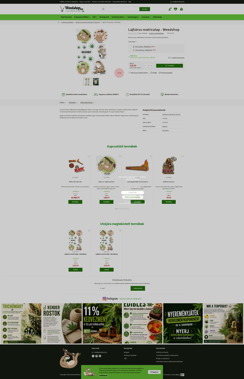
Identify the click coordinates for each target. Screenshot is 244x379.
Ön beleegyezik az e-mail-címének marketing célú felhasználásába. (132, 203)
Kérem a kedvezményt (132, 197)
